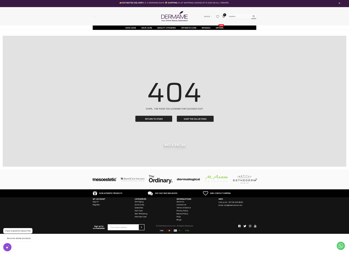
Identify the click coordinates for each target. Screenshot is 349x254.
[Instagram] (250, 226)
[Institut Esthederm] (238, 179)
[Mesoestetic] (98, 179)
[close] (339, 3)
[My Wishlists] (216, 16)
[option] (98, 179)
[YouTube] (255, 226)
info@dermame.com (233, 205)
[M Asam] (210, 178)
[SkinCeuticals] (126, 179)
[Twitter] (244, 226)
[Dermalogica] (182, 179)
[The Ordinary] (154, 179)
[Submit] (141, 227)
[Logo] (174, 16)
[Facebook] (239, 226)
